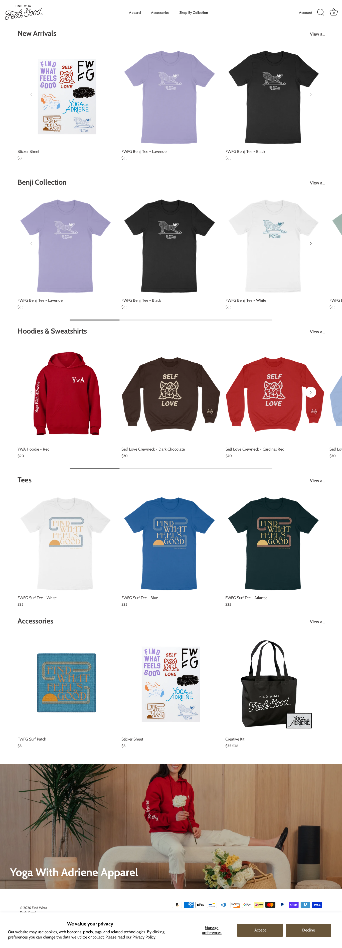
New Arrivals (37, 33)
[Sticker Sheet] (67, 96)
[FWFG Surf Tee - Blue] (170, 543)
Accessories (160, 12)
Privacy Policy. (144, 937)
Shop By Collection (193, 12)
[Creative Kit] (274, 684)
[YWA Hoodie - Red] (67, 394)
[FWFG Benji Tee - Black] (275, 96)
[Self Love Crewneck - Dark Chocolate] (170, 394)
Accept (260, 930)
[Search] (320, 12)
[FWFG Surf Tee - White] (67, 543)
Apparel (135, 12)
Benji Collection (42, 182)
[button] (31, 94)
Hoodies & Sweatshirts (52, 331)
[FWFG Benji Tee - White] (275, 245)
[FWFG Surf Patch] (67, 684)
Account (305, 12)
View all (317, 34)
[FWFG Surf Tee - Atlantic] (274, 543)
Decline (308, 930)
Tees (25, 479)
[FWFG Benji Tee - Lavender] (170, 96)
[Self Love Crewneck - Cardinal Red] (275, 394)
